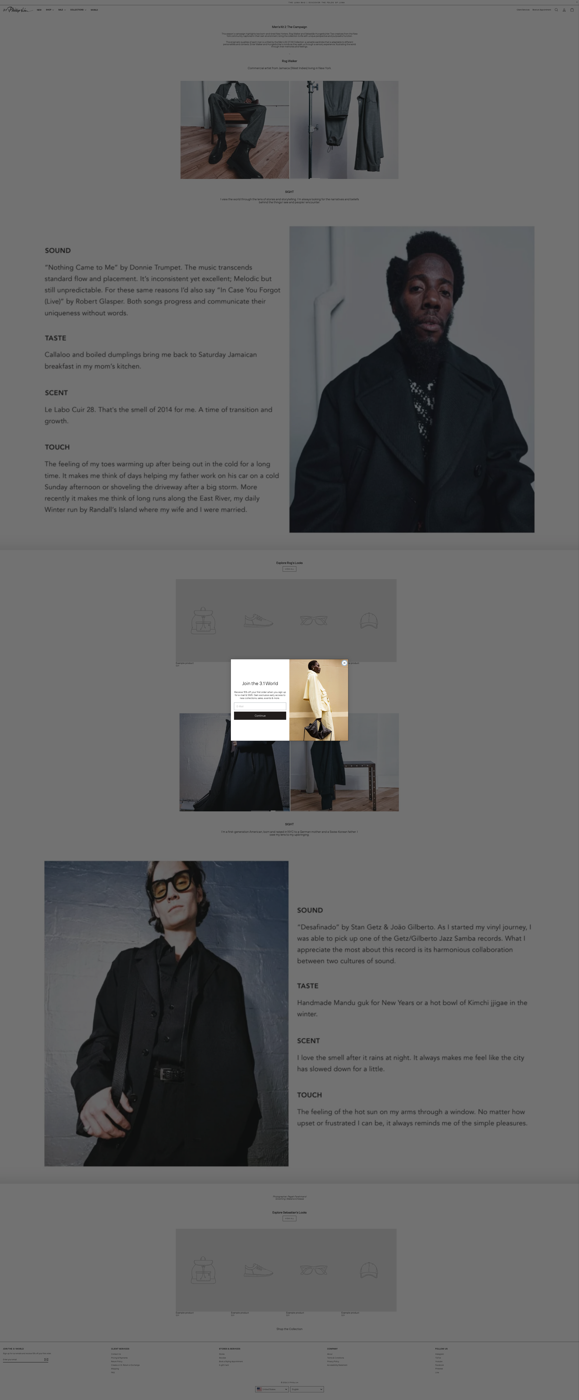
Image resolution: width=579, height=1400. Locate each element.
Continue (260, 715)
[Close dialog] (344, 663)
